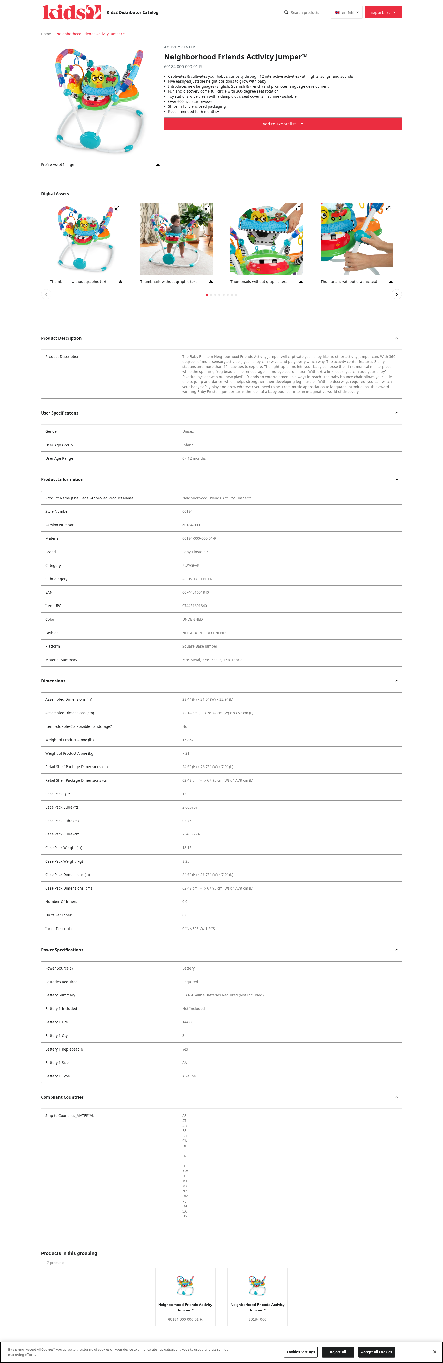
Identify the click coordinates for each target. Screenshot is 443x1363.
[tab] (207, 295)
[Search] (286, 12)
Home (46, 33)
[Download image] (158, 165)
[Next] (397, 294)
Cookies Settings (301, 1352)
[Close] (434, 1351)
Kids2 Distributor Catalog (132, 12)
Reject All (338, 1352)
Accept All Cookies (376, 1352)
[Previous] (46, 294)
